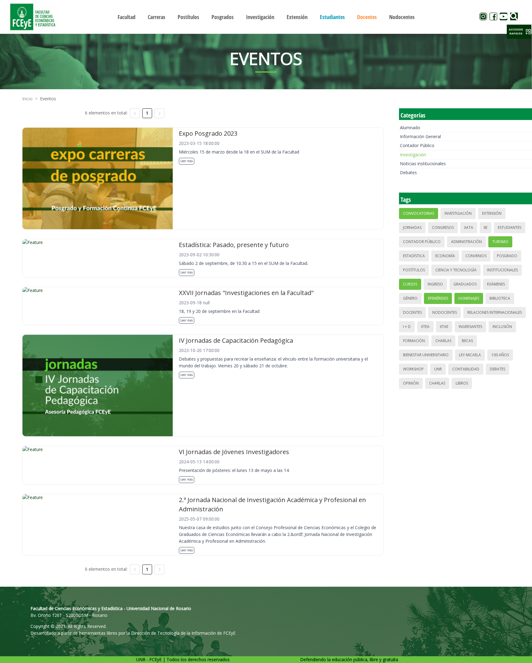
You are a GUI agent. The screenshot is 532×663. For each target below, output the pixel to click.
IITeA (425, 326)
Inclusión (502, 326)
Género (410, 298)
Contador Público (417, 145)
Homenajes (468, 298)
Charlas (443, 340)
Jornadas (412, 227)
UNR (438, 369)
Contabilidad (465, 369)
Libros (462, 383)
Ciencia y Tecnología (456, 270)
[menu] (265, 17)
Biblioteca (500, 298)
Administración (466, 241)
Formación (414, 340)
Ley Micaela (470, 354)
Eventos (48, 99)
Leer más (186, 161)
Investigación (413, 155)
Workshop (413, 369)
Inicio (27, 99)
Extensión (492, 213)
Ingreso (435, 284)
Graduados (465, 284)
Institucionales (502, 270)
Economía (445, 255)
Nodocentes (444, 312)
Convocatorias (418, 213)
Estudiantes (509, 227)
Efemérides (438, 298)
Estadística (414, 255)
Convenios (475, 255)
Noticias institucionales (423, 163)
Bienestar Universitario (426, 354)
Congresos (443, 227)
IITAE (444, 326)
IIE (485, 227)
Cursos (410, 284)
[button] (519, 32)
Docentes (412, 312)
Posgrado (507, 255)
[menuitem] (126, 17)
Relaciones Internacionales (494, 312)
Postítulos (414, 270)
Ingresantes (470, 326)
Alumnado (410, 127)
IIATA (468, 227)
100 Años (500, 354)
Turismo (500, 241)
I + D (407, 326)
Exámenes (496, 284)
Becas (467, 340)
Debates (408, 172)
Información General (420, 136)
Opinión (411, 383)
